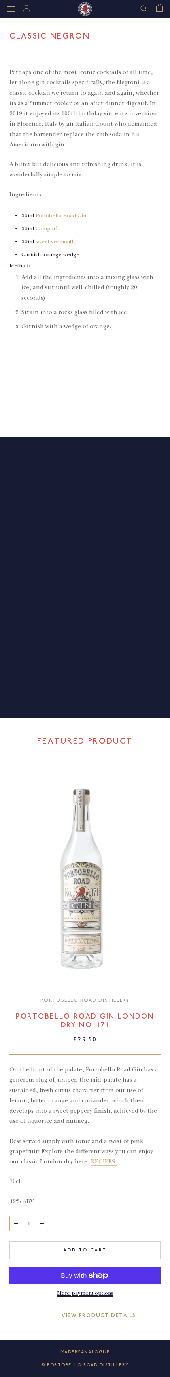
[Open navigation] (11, 9)
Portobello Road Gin (61, 215)
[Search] (143, 8)
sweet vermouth (55, 241)
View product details (99, 1315)
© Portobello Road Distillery (85, 1365)
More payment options (85, 1293)
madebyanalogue (85, 1352)
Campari (46, 228)
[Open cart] (159, 8)
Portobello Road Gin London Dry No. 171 (85, 1021)
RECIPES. (104, 1161)
